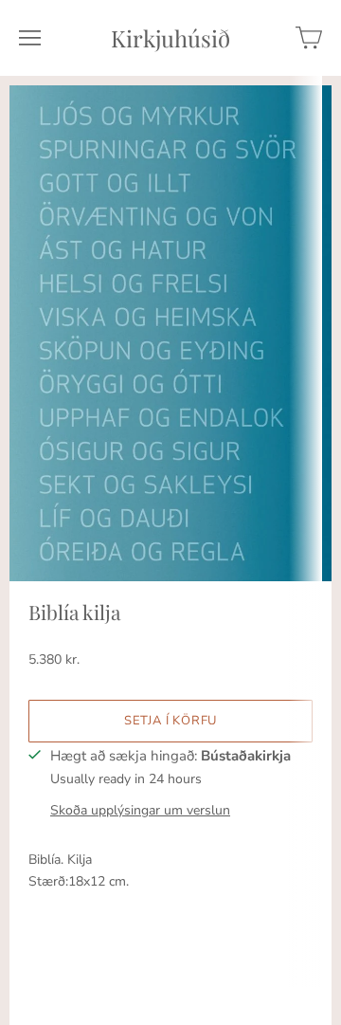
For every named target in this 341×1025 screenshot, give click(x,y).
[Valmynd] (30, 38)
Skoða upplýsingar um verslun (140, 810)
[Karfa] (308, 38)
